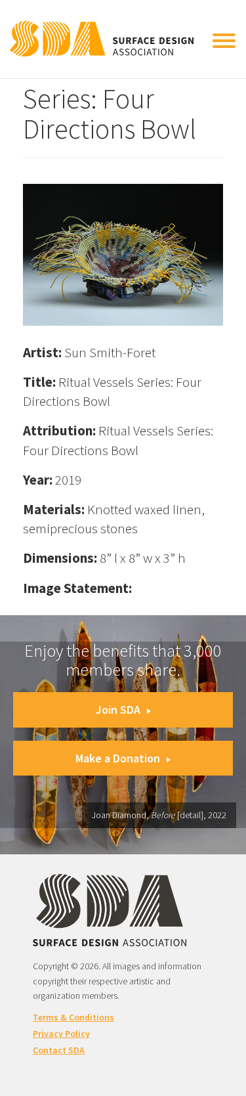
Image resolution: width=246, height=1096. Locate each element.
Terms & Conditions (73, 1017)
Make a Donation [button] (117, 758)
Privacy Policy (61, 1034)
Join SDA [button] (118, 709)
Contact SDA (59, 1050)
